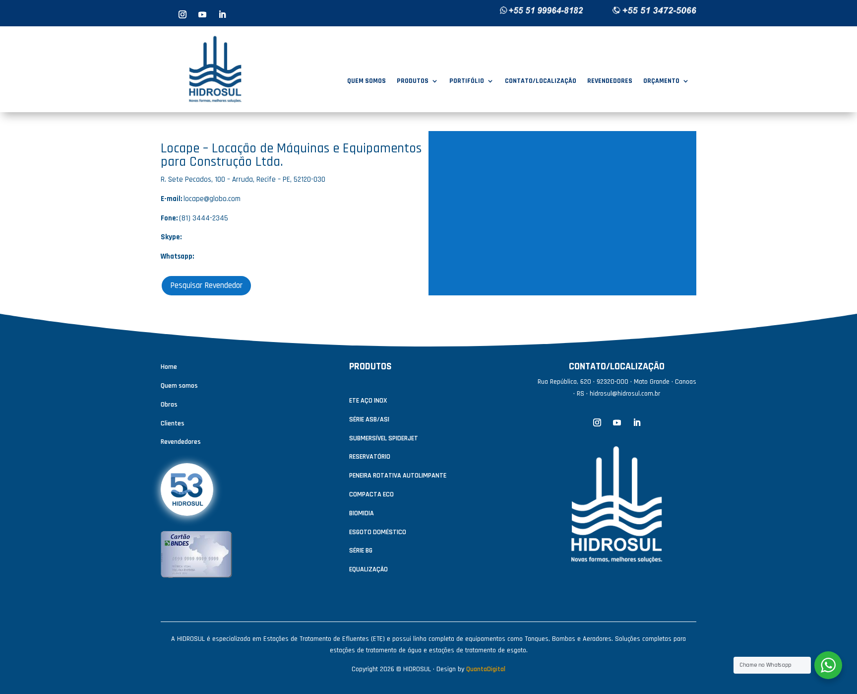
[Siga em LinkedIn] (222, 14)
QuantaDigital (485, 669)
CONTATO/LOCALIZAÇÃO (540, 81)
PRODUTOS (412, 81)
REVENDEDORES (609, 81)
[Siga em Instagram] (182, 14)
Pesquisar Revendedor (206, 285)
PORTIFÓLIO (466, 81)
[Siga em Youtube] (202, 14)
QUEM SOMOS (366, 81)
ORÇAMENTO (661, 81)
